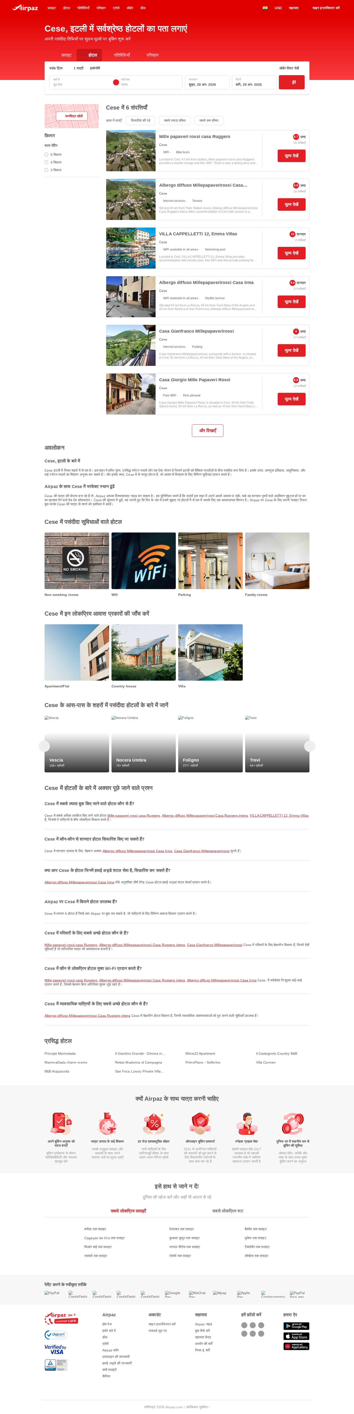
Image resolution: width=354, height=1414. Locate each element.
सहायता (293, 8)
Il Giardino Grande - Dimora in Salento (138, 1054)
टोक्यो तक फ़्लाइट (180, 1256)
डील (104, 1337)
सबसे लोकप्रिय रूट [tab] (227, 1211)
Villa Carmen (266, 1062)
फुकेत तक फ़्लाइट (255, 1238)
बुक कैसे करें (202, 1331)
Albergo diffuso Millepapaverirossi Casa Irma (137, 851)
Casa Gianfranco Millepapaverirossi (201, 851)
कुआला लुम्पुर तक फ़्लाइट (184, 1238)
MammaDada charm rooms (66, 1062)
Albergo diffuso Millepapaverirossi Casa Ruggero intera (205, 815)
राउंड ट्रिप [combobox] (56, 68)
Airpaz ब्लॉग (110, 1350)
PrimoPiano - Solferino (202, 1062)
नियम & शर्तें (202, 1350)
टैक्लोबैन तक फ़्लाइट (257, 1247)
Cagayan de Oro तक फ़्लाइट (104, 1238)
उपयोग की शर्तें (203, 1344)
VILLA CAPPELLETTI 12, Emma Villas (279, 815)
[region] (177, 565)
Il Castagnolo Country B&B (276, 1053)
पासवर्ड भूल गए (157, 1331)
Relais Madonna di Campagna (138, 1062)
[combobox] (82, 85)
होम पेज (107, 1324)
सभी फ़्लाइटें (109, 1370)
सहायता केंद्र (203, 1337)
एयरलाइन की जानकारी (116, 1357)
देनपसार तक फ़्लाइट (181, 1229)
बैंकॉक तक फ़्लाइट (256, 1229)
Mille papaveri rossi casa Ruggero (133, 815)
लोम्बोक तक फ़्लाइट (256, 1256)
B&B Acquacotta (57, 1071)
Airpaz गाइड (203, 1324)
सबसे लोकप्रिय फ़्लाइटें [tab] (128, 1211)
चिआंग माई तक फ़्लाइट (98, 1247)
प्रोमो (105, 1344)
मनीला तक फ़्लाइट (95, 1229)
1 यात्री (79, 68)
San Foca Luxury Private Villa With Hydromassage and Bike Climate (138, 1071)
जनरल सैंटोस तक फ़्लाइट (184, 1247)
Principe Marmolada (60, 1053)
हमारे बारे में (109, 1331)
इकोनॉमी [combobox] (95, 68)
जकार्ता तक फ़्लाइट (95, 1256)
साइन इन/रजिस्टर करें (162, 1324)
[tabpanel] (177, 1237)
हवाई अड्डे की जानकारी (117, 1363)
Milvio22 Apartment (200, 1053)
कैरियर (106, 1376)
